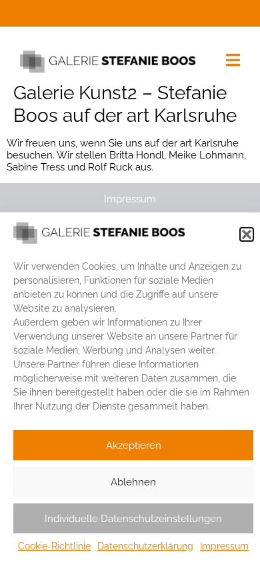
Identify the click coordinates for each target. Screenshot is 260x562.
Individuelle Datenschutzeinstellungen (133, 519)
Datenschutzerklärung (145, 546)
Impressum (224, 546)
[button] (246, 234)
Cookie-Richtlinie (54, 546)
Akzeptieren (133, 445)
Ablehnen (133, 482)
